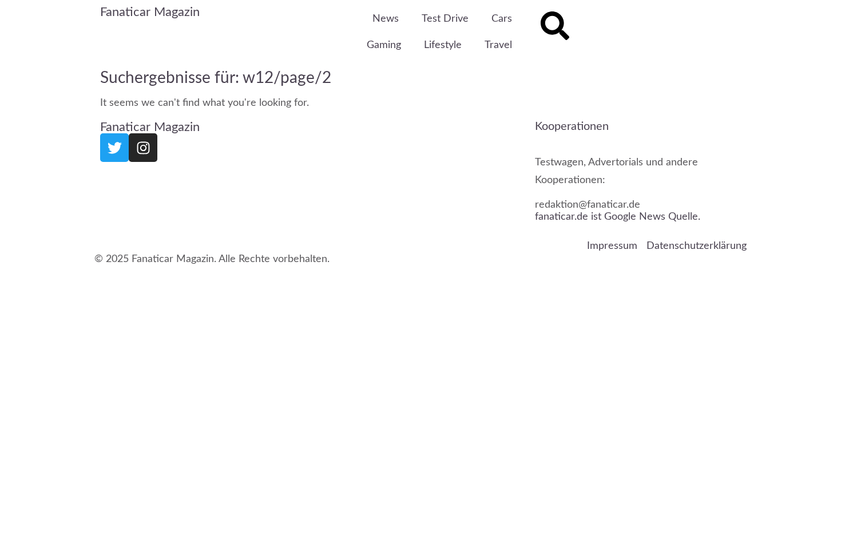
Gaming (384, 45)
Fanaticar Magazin (150, 12)
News (385, 19)
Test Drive (445, 19)
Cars (501, 19)
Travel (498, 45)
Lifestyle (443, 45)
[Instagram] (143, 147)
